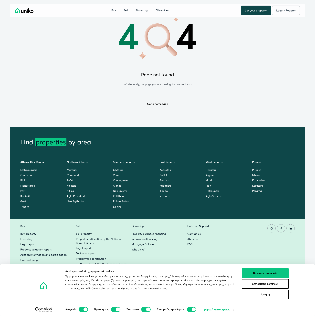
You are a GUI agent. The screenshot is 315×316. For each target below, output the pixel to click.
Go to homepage (157, 103)
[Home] (24, 10)
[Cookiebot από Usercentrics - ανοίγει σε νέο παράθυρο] (43, 309)
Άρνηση (265, 294)
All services (162, 10)
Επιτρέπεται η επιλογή (265, 283)
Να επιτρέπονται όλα (265, 273)
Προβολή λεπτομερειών (216, 309)
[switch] (115, 309)
